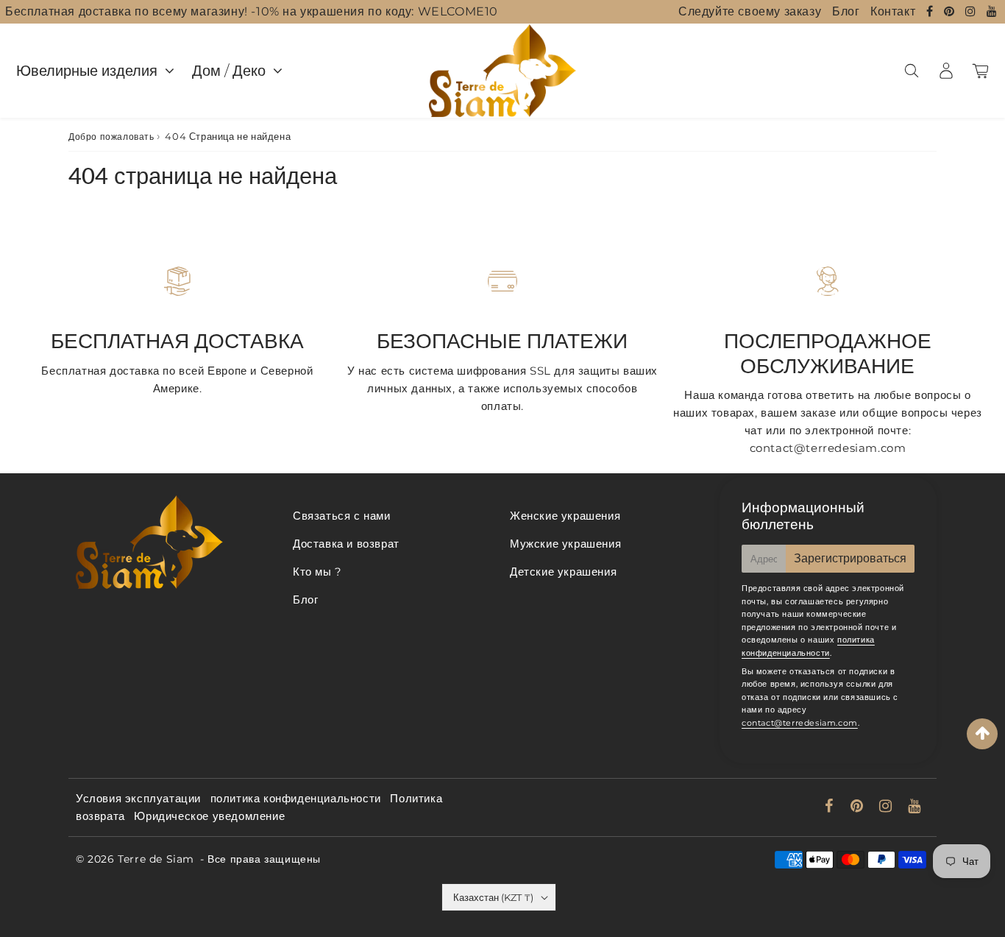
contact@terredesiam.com (800, 723)
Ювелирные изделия (86, 70)
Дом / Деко (229, 70)
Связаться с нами (342, 516)
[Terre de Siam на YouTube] (992, 11)
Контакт (892, 11)
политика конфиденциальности (295, 798)
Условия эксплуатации (138, 798)
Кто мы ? (317, 572)
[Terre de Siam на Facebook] (931, 11)
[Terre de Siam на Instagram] (972, 11)
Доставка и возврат (346, 544)
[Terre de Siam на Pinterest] (951, 11)
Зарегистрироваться (850, 558)
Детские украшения (563, 572)
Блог (845, 11)
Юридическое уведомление (209, 816)
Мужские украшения (565, 544)
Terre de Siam (156, 859)
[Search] (911, 70)
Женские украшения (565, 516)
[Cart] (980, 70)
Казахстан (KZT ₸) (493, 897)
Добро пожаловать (111, 136)
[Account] (945, 70)
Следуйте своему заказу (749, 11)
